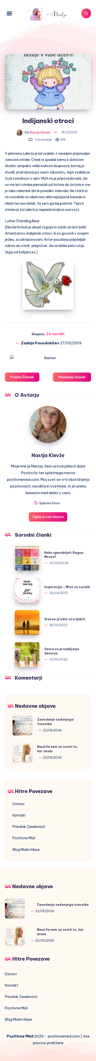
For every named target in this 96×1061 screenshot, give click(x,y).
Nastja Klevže (48, 455)
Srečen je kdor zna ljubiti (64, 619)
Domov (19, 804)
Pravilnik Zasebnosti (29, 826)
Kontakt (19, 815)
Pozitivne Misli (24, 838)
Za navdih (55, 334)
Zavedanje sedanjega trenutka (63, 904)
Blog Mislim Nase (26, 849)
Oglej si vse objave (48, 517)
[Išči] (86, 13)
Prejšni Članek (22, 377)
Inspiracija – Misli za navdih (67, 587)
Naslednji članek (72, 377)
